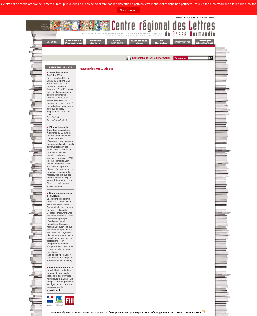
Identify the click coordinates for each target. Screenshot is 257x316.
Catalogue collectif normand (204, 42)
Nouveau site (128, 10)
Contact (76, 312)
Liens (86, 312)
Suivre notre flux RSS (189, 312)
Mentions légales (60, 312)
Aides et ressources (73, 42)
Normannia (182, 42)
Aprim (145, 312)
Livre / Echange (117, 42)
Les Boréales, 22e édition (160, 42)
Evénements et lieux (139, 42)
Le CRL (51, 42)
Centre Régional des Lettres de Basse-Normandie (128, 28)
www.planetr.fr (53, 290)
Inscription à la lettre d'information (151, 58)
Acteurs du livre (95, 42)
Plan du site (97, 312)
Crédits (110, 312)
